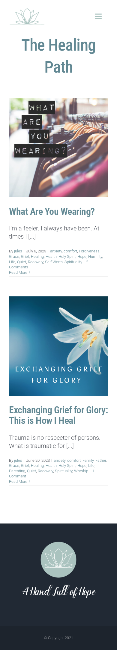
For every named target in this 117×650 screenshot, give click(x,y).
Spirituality (73, 262)
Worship (81, 471)
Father (100, 460)
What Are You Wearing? (52, 211)
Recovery (35, 262)
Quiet (21, 262)
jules (18, 251)
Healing (37, 256)
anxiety (56, 251)
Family (88, 460)
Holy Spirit (67, 256)
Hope (81, 256)
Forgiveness (89, 251)
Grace (14, 256)
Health (51, 256)
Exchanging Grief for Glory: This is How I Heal (58, 415)
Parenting (17, 471)
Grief (25, 256)
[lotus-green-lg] (27, 9)
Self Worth (54, 262)
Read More (18, 272)
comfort (70, 251)
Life (12, 262)
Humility (95, 256)
